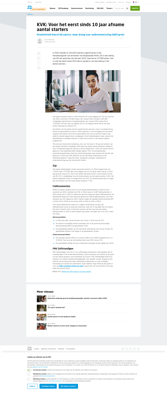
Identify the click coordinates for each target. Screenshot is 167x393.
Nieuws (52, 8)
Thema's (109, 8)
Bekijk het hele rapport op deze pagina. (76, 271)
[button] (136, 2)
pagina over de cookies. (40, 367)
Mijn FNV (38, 2)
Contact (128, 2)
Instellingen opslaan (48, 386)
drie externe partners (48, 376)
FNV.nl (30, 2)
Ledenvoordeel (99, 2)
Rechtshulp (89, 8)
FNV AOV (100, 8)
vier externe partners (55, 381)
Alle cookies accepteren (68, 386)
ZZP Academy (63, 8)
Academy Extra (111, 2)
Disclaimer (61, 349)
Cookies (36, 349)
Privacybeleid (70, 349)
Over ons (121, 2)
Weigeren (32, 386)
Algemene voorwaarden (48, 349)
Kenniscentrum (77, 8)
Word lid (135, 8)
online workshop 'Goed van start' (71, 266)
